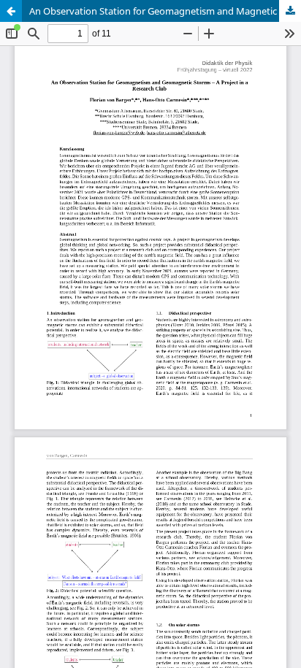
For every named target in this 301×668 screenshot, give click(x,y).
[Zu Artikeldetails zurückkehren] (11, 11)
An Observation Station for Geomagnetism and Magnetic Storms (165, 11)
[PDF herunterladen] (290, 11)
